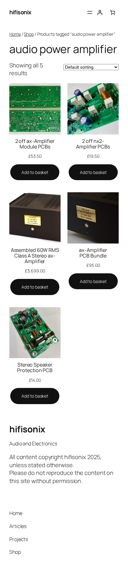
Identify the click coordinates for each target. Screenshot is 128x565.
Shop (29, 34)
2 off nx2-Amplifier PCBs (93, 143)
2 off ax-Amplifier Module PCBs (35, 143)
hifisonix (20, 12)
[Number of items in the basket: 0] (112, 12)
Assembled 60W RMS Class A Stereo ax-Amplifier (35, 255)
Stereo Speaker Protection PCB (35, 367)
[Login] (100, 12)
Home (15, 34)
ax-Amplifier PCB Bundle (93, 252)
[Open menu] (90, 12)
